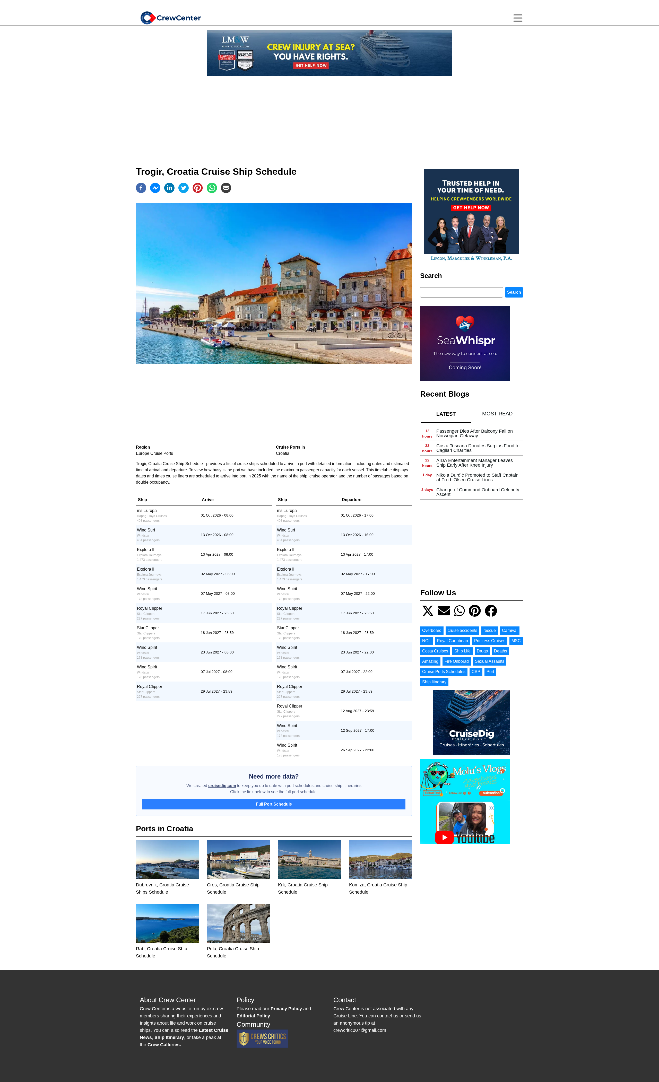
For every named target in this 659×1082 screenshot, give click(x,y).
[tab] (446, 413)
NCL (426, 641)
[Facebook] (141, 188)
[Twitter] (183, 188)
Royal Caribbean (452, 641)
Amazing (430, 661)
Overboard (431, 630)
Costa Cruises (435, 651)
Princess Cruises (489, 641)
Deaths (500, 651)
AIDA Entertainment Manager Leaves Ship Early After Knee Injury (474, 463)
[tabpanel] (471, 463)
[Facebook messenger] (155, 188)
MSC (516, 641)
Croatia (282, 453)
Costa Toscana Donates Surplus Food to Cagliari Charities (477, 448)
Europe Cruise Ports (154, 453)
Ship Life (462, 651)
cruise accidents (462, 630)
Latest (446, 414)
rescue (489, 630)
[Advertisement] (329, 116)
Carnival (509, 630)
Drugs (482, 651)
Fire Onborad (457, 661)
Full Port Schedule (274, 804)
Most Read (497, 413)
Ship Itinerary (434, 682)
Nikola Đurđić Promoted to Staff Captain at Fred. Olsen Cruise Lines (477, 477)
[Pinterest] (198, 188)
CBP (476, 671)
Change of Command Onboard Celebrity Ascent (477, 492)
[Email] (226, 188)
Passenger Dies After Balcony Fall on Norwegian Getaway (474, 433)
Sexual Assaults (489, 661)
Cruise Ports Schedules (443, 671)
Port (490, 671)
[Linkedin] (169, 188)
